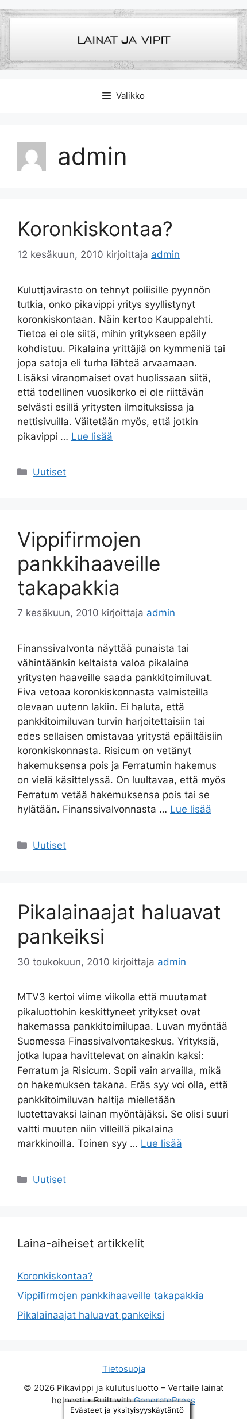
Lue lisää (92, 436)
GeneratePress (164, 1400)
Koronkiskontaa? (95, 228)
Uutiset (49, 472)
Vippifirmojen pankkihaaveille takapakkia (88, 563)
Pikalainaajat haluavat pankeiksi (90, 1315)
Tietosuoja (123, 1368)
